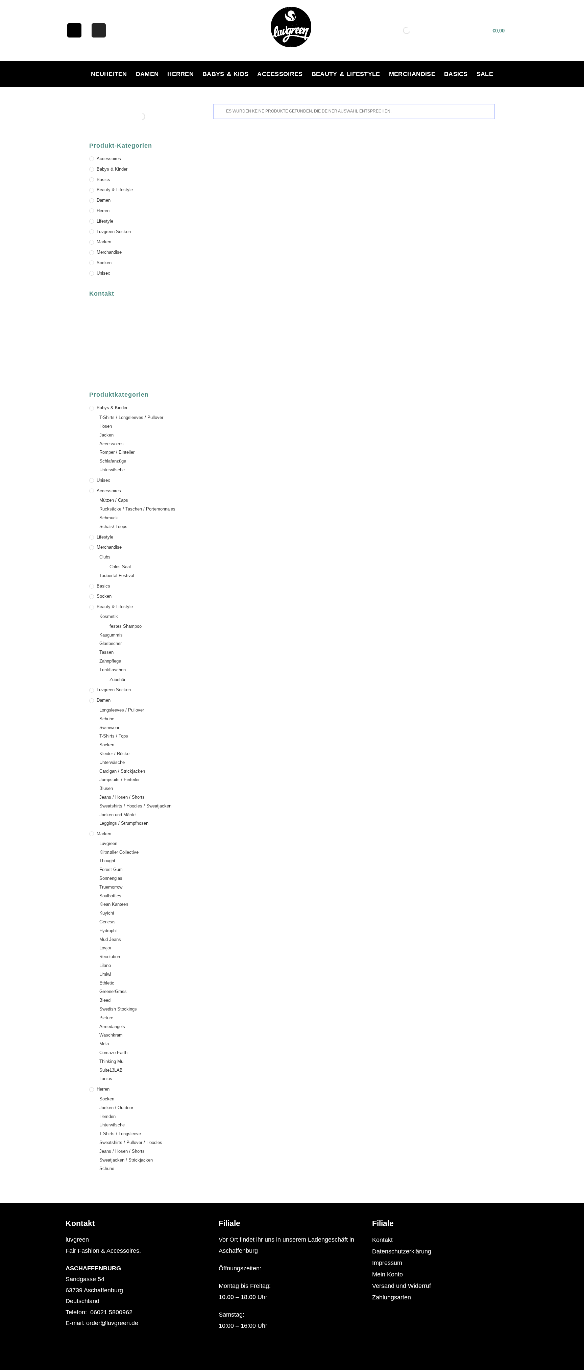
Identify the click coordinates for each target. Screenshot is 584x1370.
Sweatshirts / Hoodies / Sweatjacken (135, 805)
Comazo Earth (113, 1052)
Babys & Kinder (112, 169)
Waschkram (111, 1035)
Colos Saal (120, 566)
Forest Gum (111, 869)
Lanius (105, 1078)
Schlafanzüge (112, 461)
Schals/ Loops (113, 526)
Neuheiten (109, 74)
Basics (456, 74)
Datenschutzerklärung (401, 1251)
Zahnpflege (110, 661)
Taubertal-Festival (116, 575)
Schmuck (108, 517)
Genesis (107, 921)
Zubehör (117, 679)
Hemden (107, 1116)
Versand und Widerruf (401, 1285)
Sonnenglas (110, 878)
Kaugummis (111, 635)
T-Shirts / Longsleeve (120, 1133)
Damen (147, 74)
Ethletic (106, 983)
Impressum (387, 1263)
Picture (106, 1017)
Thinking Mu (111, 1061)
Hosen (105, 426)
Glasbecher (110, 643)
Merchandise (412, 74)
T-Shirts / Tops (113, 736)
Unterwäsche (112, 469)
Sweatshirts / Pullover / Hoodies (130, 1142)
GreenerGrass (113, 991)
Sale (485, 74)
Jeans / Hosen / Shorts (122, 797)
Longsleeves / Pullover (121, 710)
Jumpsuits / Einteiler (119, 779)
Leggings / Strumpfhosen (123, 823)
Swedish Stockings (118, 1009)
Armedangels (112, 1026)
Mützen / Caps (113, 500)
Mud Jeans (110, 939)
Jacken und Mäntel (118, 814)
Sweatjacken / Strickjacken (126, 1160)
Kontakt (382, 1240)
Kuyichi (106, 913)
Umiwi (105, 974)
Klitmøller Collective (119, 852)
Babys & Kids (225, 74)
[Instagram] (98, 30)
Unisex (103, 273)
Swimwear (109, 727)
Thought (107, 860)
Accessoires (279, 74)
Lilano (105, 965)
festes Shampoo (126, 626)
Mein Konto (387, 1274)
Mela (104, 1043)
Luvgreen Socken (114, 231)
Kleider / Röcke (114, 753)
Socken (104, 262)
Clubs (105, 556)
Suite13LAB (111, 1070)
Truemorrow (110, 887)
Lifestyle (105, 221)
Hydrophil (108, 930)
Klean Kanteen (113, 904)
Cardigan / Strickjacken (122, 771)
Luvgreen (108, 843)
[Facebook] (74, 30)
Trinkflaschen (112, 669)
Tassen (106, 652)
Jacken (106, 435)
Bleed (105, 1000)
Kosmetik (108, 616)
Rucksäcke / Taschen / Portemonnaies (137, 509)
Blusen (106, 788)
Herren (180, 74)
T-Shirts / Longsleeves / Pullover (131, 417)
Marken (104, 241)
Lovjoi (105, 947)
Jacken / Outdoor (116, 1107)
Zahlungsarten (391, 1297)
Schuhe (106, 718)
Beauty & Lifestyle (346, 74)
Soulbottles (110, 895)
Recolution (109, 956)
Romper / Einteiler (117, 452)
